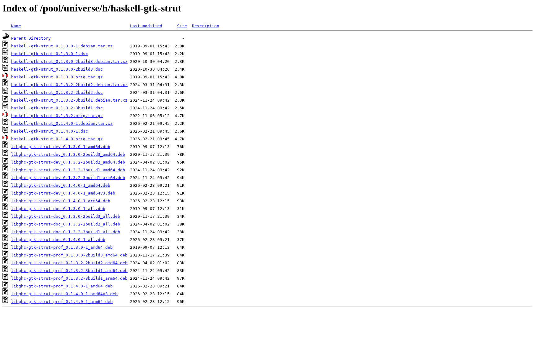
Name (16, 26)
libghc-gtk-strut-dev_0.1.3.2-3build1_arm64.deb (68, 177)
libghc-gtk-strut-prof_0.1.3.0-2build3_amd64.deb (69, 255)
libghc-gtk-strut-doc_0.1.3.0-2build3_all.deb (65, 216)
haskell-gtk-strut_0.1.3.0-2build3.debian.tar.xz (69, 61)
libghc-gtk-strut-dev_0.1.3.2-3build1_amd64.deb (68, 170)
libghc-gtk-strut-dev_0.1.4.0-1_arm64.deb (60, 201)
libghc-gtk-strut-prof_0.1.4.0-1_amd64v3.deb (64, 293)
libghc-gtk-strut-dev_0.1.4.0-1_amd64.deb (60, 185)
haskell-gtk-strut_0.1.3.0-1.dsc (49, 53)
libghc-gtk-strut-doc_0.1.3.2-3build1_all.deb (65, 232)
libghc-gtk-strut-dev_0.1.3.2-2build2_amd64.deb (68, 162)
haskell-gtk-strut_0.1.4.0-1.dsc (49, 131)
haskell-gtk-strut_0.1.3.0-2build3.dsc (57, 69)
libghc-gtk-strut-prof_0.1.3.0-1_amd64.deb (62, 247)
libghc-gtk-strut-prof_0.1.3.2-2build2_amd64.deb (69, 263)
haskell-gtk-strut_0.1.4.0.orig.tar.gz (57, 139)
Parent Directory (31, 38)
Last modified (146, 26)
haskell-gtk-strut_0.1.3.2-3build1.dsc (57, 108)
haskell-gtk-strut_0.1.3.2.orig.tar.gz (57, 115)
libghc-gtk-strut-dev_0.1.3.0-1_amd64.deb (60, 146)
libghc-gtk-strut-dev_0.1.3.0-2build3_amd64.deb (68, 154)
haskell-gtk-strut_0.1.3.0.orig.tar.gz (57, 77)
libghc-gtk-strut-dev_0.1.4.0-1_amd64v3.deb (63, 193)
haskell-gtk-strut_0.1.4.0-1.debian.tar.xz (62, 123)
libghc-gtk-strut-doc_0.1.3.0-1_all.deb (58, 208)
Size (182, 26)
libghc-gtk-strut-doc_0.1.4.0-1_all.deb (58, 239)
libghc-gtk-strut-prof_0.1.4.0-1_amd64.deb (62, 286)
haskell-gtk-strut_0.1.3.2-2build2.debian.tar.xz (69, 84)
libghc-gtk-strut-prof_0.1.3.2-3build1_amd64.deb (69, 270)
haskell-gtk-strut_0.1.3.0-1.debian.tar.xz (62, 46)
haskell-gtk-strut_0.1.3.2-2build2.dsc (57, 92)
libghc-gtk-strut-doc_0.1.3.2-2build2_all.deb (65, 224)
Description (205, 26)
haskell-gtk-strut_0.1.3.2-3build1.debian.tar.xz (69, 100)
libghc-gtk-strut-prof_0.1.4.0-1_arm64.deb (62, 301)
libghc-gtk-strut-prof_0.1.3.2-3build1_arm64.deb (69, 278)
